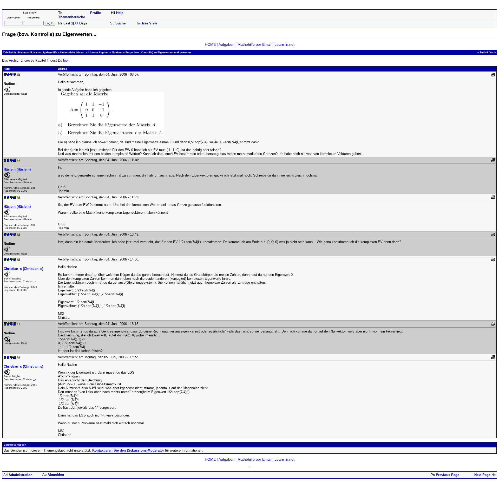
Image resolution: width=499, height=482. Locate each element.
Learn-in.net (284, 44)
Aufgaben (226, 44)
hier (65, 60)
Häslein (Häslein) (17, 169)
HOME (210, 44)
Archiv (13, 60)
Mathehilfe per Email (254, 44)
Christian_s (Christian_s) (23, 269)
